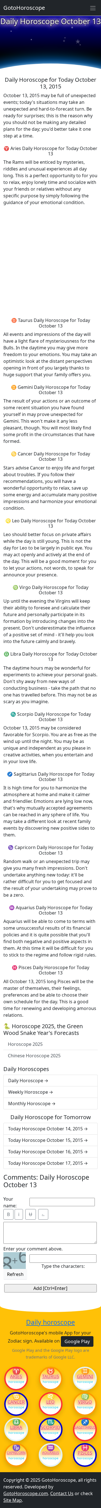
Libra (16, 1427)
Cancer (16, 1402)
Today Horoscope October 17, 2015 (45, 1163)
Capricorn (16, 1453)
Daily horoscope (50, 1322)
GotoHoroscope (24, 7)
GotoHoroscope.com (25, 1493)
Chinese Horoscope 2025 (34, 1056)
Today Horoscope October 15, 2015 (45, 1140)
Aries (16, 1376)
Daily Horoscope (25, 1080)
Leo (50, 1402)
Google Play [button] (77, 1341)
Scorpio (50, 1427)
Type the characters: (63, 1266)
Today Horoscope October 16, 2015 (45, 1152)
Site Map (12, 1500)
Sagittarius (84, 1427)
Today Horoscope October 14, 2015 (45, 1129)
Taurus (50, 1376)
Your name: (10, 1202)
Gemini (85, 1376)
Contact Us (62, 1493)
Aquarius (50, 1453)
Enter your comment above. (33, 1249)
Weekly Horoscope (28, 1092)
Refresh (15, 1274)
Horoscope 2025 (25, 1044)
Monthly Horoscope (29, 1103)
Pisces (85, 1453)
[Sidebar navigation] (93, 7)
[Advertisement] (50, 260)
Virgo (85, 1402)
